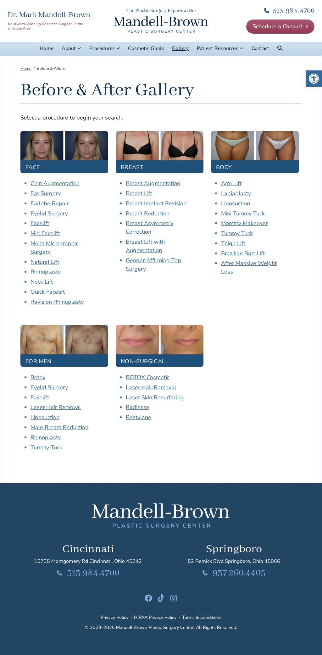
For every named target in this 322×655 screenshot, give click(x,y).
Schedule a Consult (278, 26)
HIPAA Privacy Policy (155, 617)
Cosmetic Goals (146, 48)
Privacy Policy (114, 617)
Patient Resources (217, 48)
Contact (260, 48)
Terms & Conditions (201, 617)
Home (46, 48)
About (69, 48)
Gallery (180, 48)
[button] (314, 78)
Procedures (102, 48)
